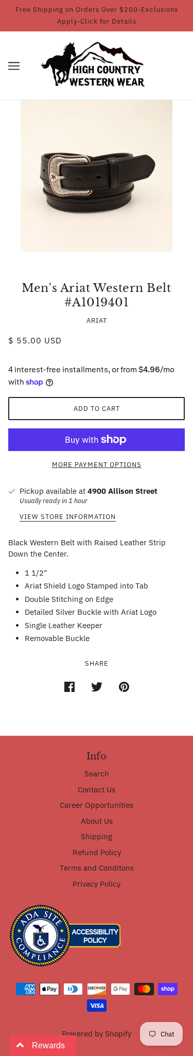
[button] (14, 66)
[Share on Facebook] (69, 685)
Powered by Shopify (96, 1033)
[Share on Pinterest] (124, 685)
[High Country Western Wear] (96, 65)
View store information (68, 517)
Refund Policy (97, 852)
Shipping (96, 836)
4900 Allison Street (122, 491)
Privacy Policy (96, 884)
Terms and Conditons (97, 868)
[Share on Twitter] (96, 685)
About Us (97, 821)
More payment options (97, 464)
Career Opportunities (96, 805)
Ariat (96, 320)
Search (96, 773)
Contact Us (96, 789)
